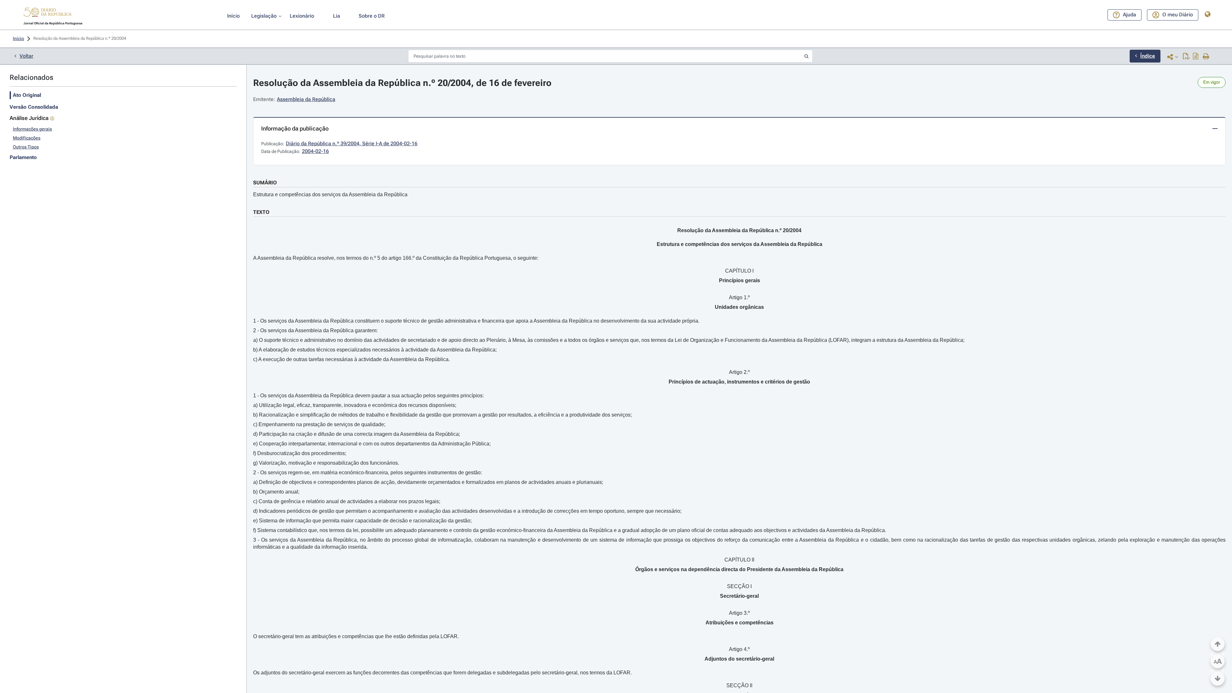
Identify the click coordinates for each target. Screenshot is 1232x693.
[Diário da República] (47, 14)
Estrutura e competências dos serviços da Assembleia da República (330, 194)
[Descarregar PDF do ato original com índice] (1196, 56)
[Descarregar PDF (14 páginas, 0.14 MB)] (1186, 56)
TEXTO (261, 212)
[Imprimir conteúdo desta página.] (1206, 56)
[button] (47, 13)
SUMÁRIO (265, 183)
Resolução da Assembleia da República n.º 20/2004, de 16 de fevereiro (402, 83)
